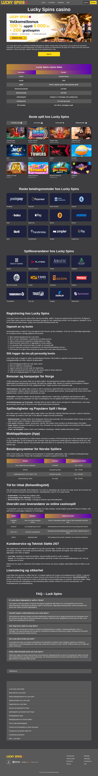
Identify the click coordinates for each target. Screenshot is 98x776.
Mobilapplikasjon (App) (16, 716)
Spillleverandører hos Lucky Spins (19, 700)
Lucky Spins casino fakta (16, 689)
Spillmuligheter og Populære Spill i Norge (21, 712)
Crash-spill (58, 122)
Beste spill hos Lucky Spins (17, 693)
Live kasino (37, 122)
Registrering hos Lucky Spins (18, 704)
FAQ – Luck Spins (14, 738)
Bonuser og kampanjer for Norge (19, 708)
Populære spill (15, 122)
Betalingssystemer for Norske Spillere (20, 719)
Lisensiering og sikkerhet (16, 735)
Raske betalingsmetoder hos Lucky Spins (21, 696)
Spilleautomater (80, 122)
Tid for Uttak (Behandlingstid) (18, 723)
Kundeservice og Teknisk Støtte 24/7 (20, 731)
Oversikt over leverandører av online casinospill (23, 727)
